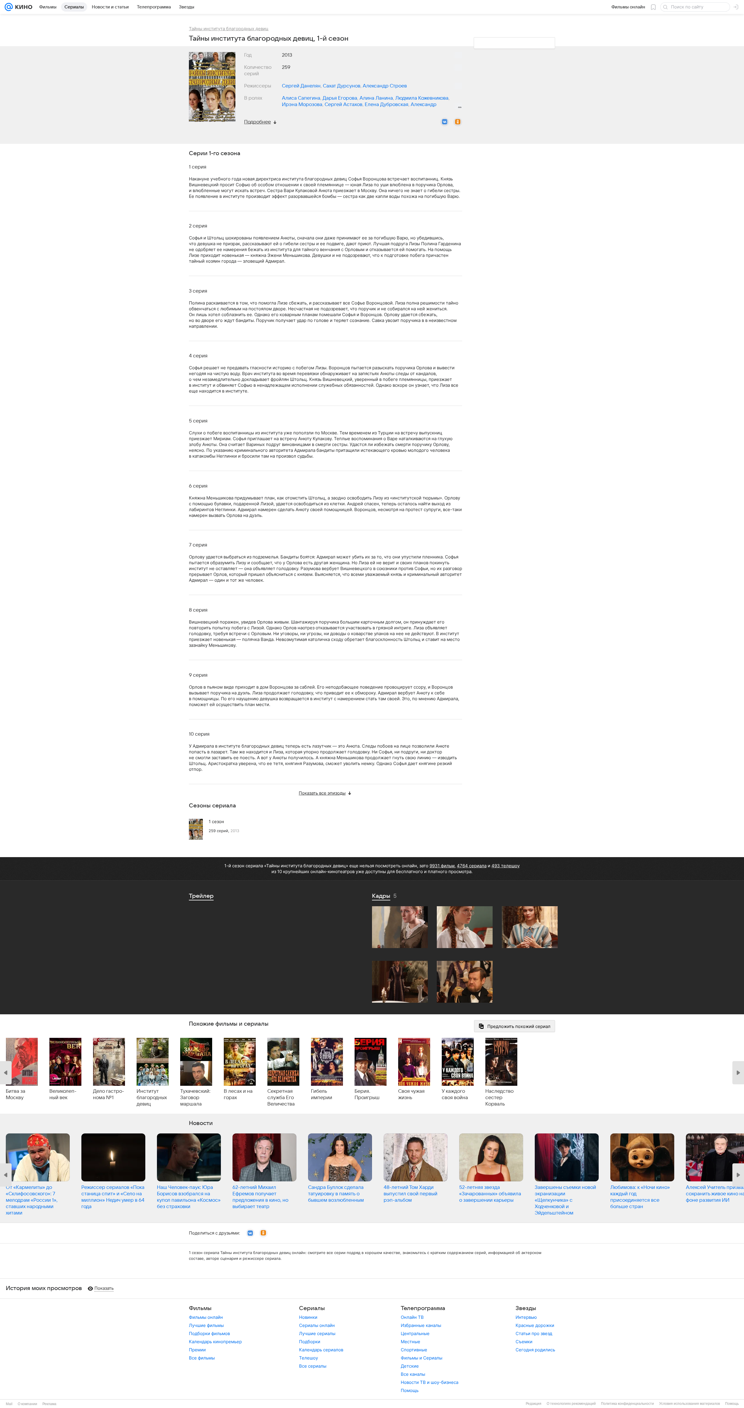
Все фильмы (202, 1358)
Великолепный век (62, 1094)
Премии (197, 1350)
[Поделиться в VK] (444, 122)
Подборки (309, 1341)
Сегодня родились (535, 1350)
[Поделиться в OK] (457, 122)
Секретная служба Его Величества (281, 1098)
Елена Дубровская (386, 104)
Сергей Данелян (301, 86)
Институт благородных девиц (152, 1098)
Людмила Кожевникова (421, 98)
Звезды (526, 1308)
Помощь (410, 1390)
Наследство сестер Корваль (499, 1098)
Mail (9, 1404)
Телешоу (308, 1358)
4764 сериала (472, 865)
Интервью (526, 1317)
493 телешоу (505, 865)
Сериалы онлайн (317, 1325)
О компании (27, 1404)
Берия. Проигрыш (367, 1094)
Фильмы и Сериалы (421, 1358)
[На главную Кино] (22, 7)
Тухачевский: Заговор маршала (195, 1098)
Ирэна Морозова (302, 104)
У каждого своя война (455, 1094)
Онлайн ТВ (412, 1317)
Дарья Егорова (340, 98)
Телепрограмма (423, 1308)
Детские (410, 1366)
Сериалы (312, 1308)
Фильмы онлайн (206, 1317)
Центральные (415, 1333)
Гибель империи (321, 1094)
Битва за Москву (15, 1094)
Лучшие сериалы (317, 1333)
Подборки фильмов (209, 1333)
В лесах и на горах (238, 1094)
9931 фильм (442, 865)
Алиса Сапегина (301, 98)
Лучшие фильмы (206, 1325)
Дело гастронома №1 (108, 1094)
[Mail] (9, 7)
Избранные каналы (421, 1325)
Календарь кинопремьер (215, 1341)
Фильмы (200, 1308)
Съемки (524, 1341)
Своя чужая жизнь (411, 1094)
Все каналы (413, 1374)
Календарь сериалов (321, 1350)
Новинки (308, 1317)
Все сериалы (312, 1366)
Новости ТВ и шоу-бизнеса (429, 1382)
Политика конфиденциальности (627, 1404)
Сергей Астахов (343, 104)
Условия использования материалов (689, 1404)
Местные (410, 1341)
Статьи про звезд (534, 1333)
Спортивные (414, 1350)
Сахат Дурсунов (341, 86)
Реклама (49, 1404)
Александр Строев (385, 86)
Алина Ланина (376, 98)
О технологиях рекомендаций (571, 1404)
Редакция (533, 1404)
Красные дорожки (535, 1325)
